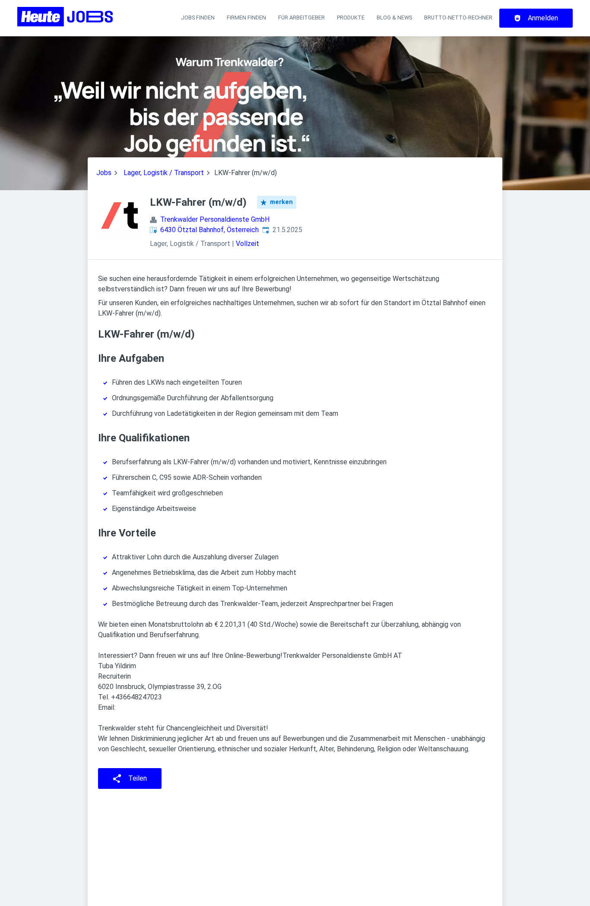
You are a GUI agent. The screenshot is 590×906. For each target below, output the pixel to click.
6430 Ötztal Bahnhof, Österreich (209, 230)
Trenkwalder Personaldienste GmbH (215, 219)
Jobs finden (198, 17)
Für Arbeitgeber (301, 17)
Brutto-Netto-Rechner (458, 17)
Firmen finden (246, 17)
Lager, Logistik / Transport (164, 173)
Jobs (103, 173)
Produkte (351, 17)
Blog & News (394, 17)
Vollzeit (247, 243)
